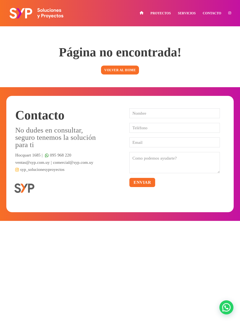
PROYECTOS (160, 13)
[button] (226, 307)
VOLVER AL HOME (120, 70)
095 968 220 (60, 155)
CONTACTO (212, 13)
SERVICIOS (187, 13)
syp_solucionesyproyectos (41, 169)
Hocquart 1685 (28, 155)
